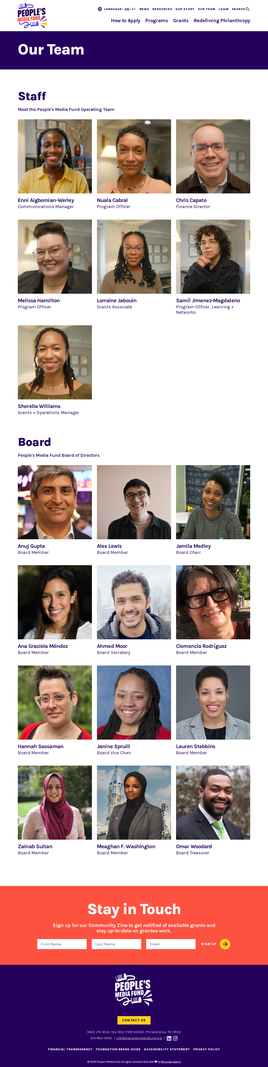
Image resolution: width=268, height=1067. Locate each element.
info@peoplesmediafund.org (139, 1038)
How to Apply (125, 20)
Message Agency (171, 1061)
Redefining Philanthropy (222, 20)
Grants (181, 20)
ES (134, 9)
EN (127, 9)
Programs (156, 20)
